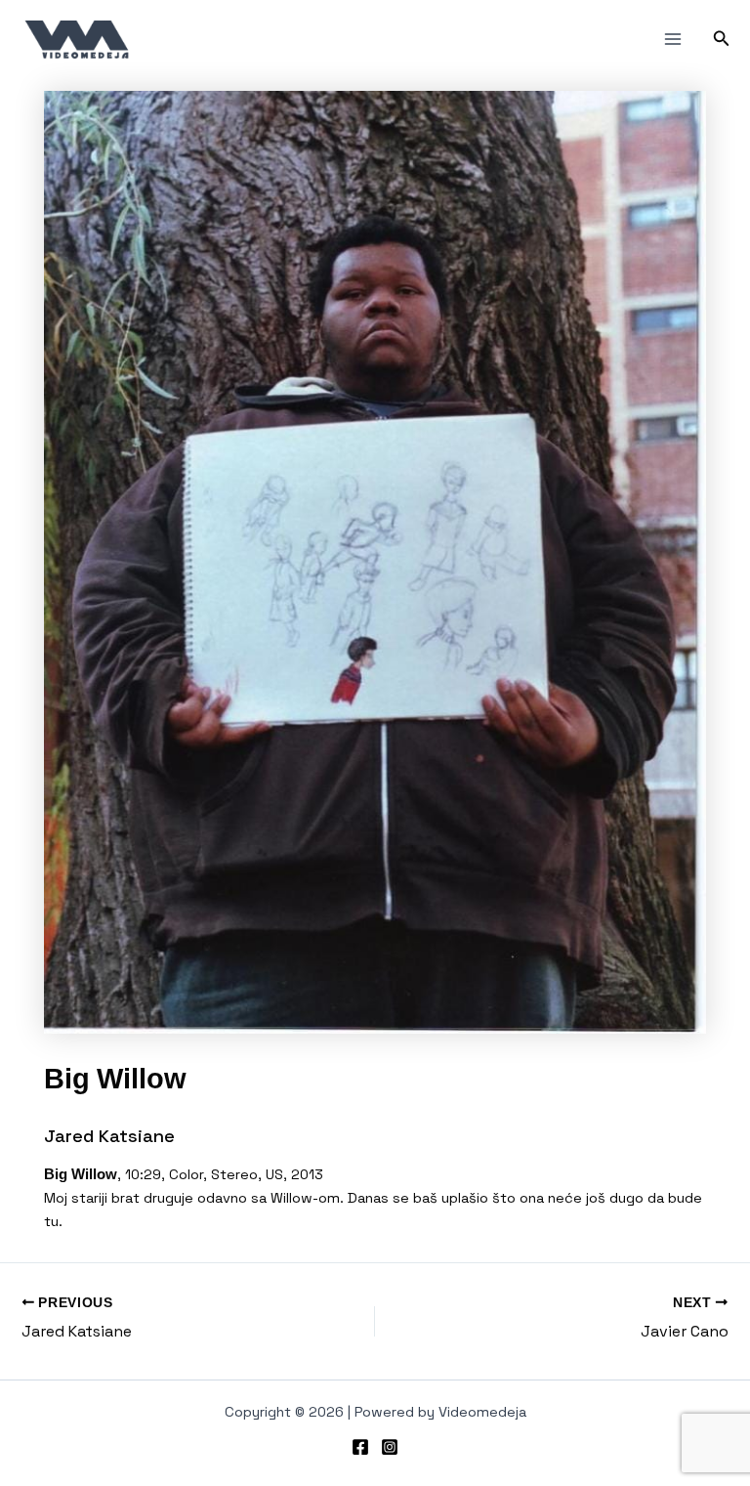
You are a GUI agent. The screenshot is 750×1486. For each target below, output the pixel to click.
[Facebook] (360, 1447)
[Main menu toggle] (672, 39)
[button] (721, 39)
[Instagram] (389, 1447)
